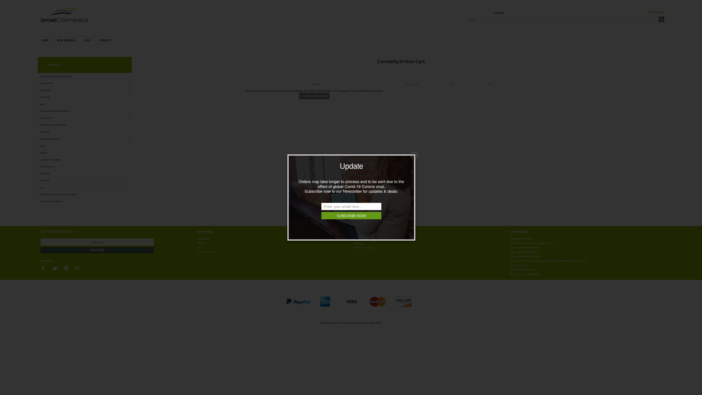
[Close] (414, 155)
